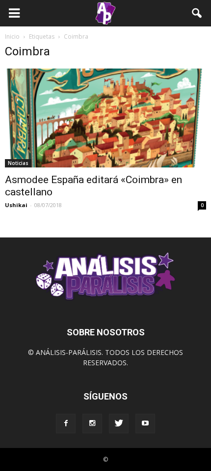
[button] (197, 13)
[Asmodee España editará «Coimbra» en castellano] (105, 118)
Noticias (18, 163)
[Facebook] (66, 423)
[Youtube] (145, 423)
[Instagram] (92, 423)
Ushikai (16, 205)
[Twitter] (119, 423)
